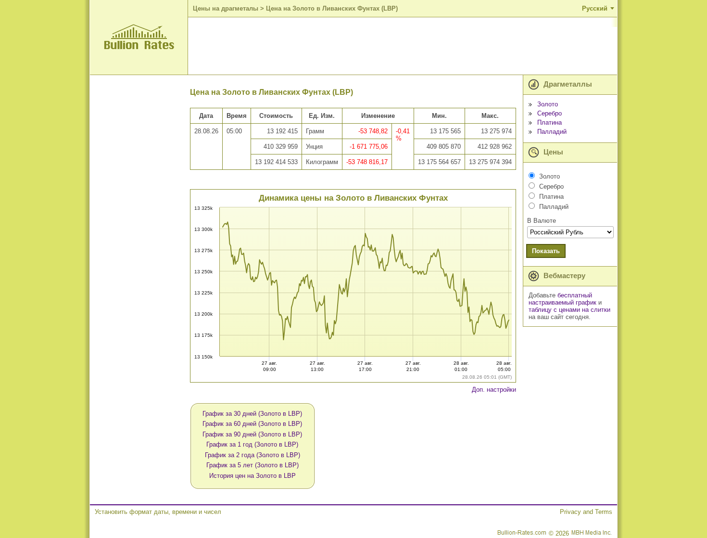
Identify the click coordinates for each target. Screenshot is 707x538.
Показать (546, 251)
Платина (549, 122)
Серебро (549, 113)
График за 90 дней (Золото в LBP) (252, 434)
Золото (547, 104)
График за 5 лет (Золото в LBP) (252, 465)
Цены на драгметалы (225, 8)
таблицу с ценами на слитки (569, 309)
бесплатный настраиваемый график (562, 299)
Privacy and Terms (586, 511)
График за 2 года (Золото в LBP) (252, 455)
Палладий (552, 131)
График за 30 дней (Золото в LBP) (252, 413)
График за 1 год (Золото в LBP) (252, 444)
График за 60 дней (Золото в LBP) (252, 423)
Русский (594, 8)
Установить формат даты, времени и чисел (158, 511)
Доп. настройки (494, 389)
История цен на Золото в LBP (252, 475)
